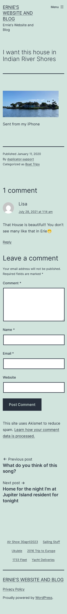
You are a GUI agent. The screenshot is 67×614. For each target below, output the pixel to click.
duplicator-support (20, 159)
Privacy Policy (14, 589)
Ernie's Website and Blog (18, 13)
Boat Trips (32, 164)
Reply (7, 242)
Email (8, 353)
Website (9, 377)
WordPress (43, 598)
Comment (12, 283)
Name (9, 330)
